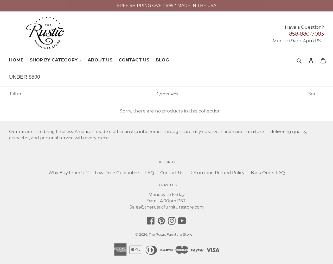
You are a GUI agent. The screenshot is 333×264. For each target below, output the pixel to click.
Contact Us (134, 59)
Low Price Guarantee (117, 172)
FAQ (149, 172)
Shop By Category (58, 59)
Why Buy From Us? (68, 172)
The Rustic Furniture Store (171, 234)
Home (16, 59)
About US (100, 59)
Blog (162, 59)
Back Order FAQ (268, 172)
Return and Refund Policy (217, 172)
